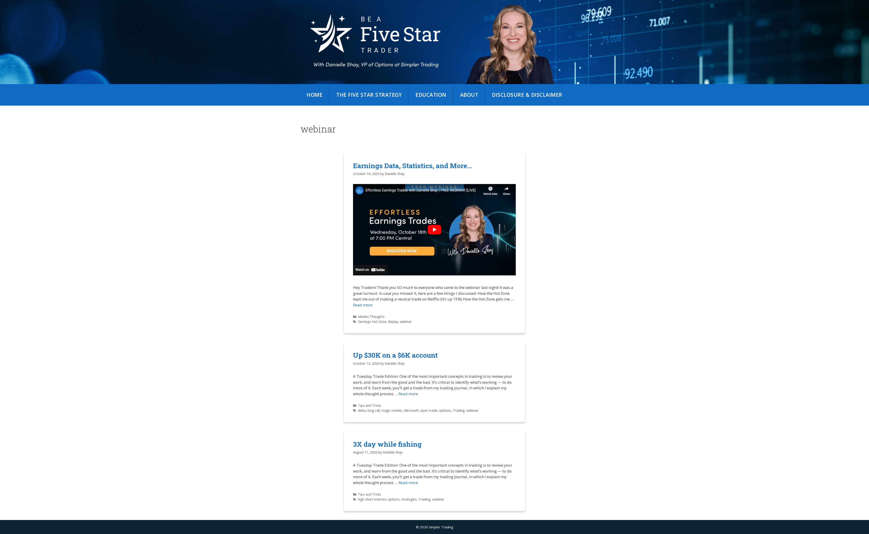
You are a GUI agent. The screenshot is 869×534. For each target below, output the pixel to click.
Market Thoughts (371, 316)
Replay (393, 321)
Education (430, 94)
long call (374, 410)
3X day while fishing (387, 444)
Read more (362, 304)
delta (362, 410)
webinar (406, 321)
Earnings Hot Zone (372, 321)
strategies (409, 499)
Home (314, 94)
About (469, 94)
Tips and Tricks (369, 405)
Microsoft (411, 410)
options (445, 410)
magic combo (392, 410)
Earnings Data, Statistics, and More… (412, 165)
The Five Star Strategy (369, 94)
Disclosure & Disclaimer (527, 94)
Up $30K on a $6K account (395, 355)
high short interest (372, 499)
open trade (428, 410)
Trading (459, 410)
